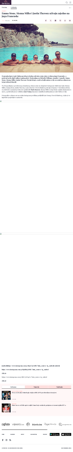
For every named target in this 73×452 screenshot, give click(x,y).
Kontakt (22, 434)
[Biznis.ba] (37, 424)
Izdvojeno (13, 387)
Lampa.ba (69, 448)
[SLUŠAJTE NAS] (28, 424)
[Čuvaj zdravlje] (50, 424)
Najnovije (36, 387)
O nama (3, 434)
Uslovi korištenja (34, 434)
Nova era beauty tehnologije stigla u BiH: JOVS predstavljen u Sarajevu (34, 392)
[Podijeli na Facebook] (46, 20)
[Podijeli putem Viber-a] (60, 20)
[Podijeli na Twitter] (50, 20)
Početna (4, 7)
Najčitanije (60, 387)
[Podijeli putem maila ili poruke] (70, 20)
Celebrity (14, 7)
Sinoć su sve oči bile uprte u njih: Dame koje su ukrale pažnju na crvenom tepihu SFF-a (39, 405)
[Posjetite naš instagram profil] (6, 440)
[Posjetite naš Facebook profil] (3, 440)
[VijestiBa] (18, 424)
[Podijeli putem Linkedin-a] (55, 20)
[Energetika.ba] (64, 424)
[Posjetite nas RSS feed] (10, 440)
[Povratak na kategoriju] (70, 7)
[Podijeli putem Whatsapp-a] (65, 20)
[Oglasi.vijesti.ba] (6, 424)
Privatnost (45, 434)
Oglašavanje (12, 434)
